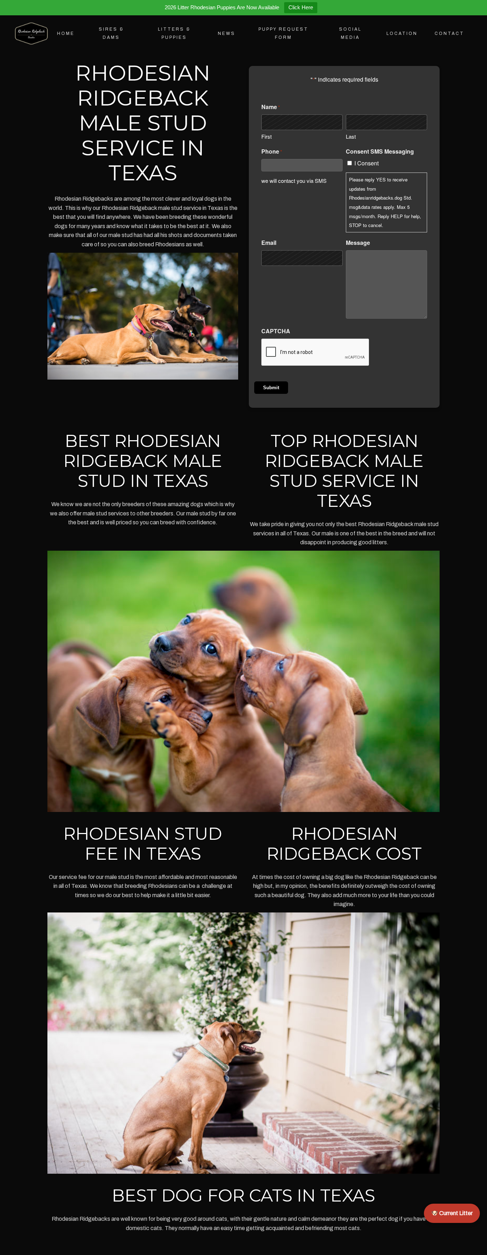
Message (358, 242)
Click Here (300, 7)
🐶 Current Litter (452, 1213)
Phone (271, 151)
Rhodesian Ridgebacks (84, 199)
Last (351, 136)
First (266, 136)
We (137, 217)
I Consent (366, 163)
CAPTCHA (275, 331)
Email (268, 242)
